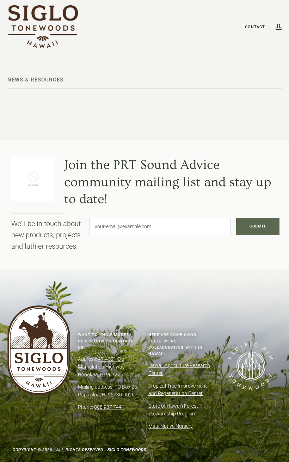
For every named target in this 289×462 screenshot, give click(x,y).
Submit (258, 226)
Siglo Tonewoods (126, 449)
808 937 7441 (109, 407)
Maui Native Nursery (170, 426)
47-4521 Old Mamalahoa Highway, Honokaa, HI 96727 (101, 366)
